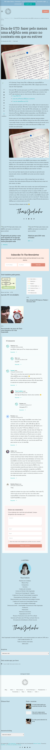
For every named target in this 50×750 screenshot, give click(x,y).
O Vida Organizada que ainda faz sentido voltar (39, 705)
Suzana (13, 370)
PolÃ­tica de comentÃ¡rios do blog (14, 744)
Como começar (19, 689)
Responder (13, 352)
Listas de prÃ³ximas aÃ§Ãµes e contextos (23, 99)
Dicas (23, 691)
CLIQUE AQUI (28, 4)
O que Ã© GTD (16, 96)
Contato (46, 11)
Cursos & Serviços (30, 689)
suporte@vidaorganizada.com (12, 664)
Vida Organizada (12, 743)
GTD (2, 25)
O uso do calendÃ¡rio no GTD (20, 101)
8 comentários (4, 115)
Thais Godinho (19, 391)
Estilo (36, 691)
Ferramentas (15, 691)
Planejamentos (41, 689)
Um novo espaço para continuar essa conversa (39, 712)
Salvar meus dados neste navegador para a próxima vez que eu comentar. (25, 541)
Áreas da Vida (5, 292)
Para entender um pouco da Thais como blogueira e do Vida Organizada (11, 330)
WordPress (3, 744)
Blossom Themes (37, 743)
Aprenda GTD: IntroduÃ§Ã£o (10, 295)
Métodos (29, 691)
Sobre (11, 689)
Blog (6, 689)
